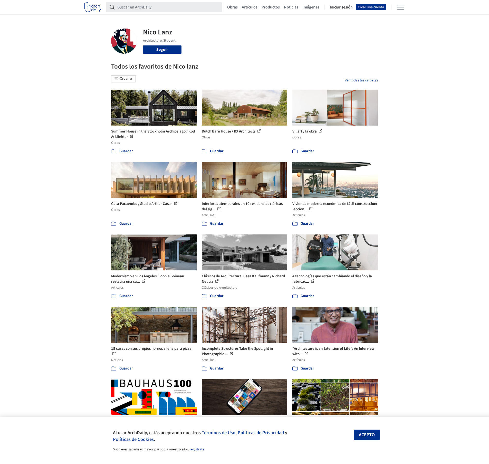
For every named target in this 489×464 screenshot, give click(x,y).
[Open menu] (401, 7)
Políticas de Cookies (133, 439)
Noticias (291, 7)
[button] (123, 78)
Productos (271, 7)
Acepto (367, 435)
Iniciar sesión (341, 7)
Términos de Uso (218, 432)
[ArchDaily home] (92, 7)
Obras (232, 7)
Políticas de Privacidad (261, 432)
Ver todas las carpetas (361, 80)
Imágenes (310, 7)
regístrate (197, 449)
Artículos (249, 7)
